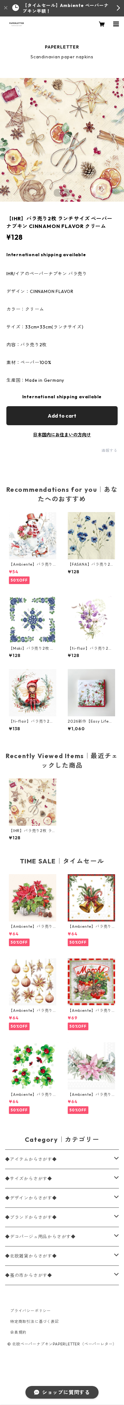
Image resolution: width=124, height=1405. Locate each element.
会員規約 (18, 1332)
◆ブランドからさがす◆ (31, 1217)
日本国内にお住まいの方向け (62, 435)
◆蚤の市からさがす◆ (28, 1275)
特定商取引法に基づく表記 (34, 1321)
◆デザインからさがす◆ (31, 1198)
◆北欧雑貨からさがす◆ (31, 1256)
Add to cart (62, 416)
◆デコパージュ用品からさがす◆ (40, 1236)
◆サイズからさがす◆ (28, 1178)
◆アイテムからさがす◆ (31, 1159)
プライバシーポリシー (30, 1310)
